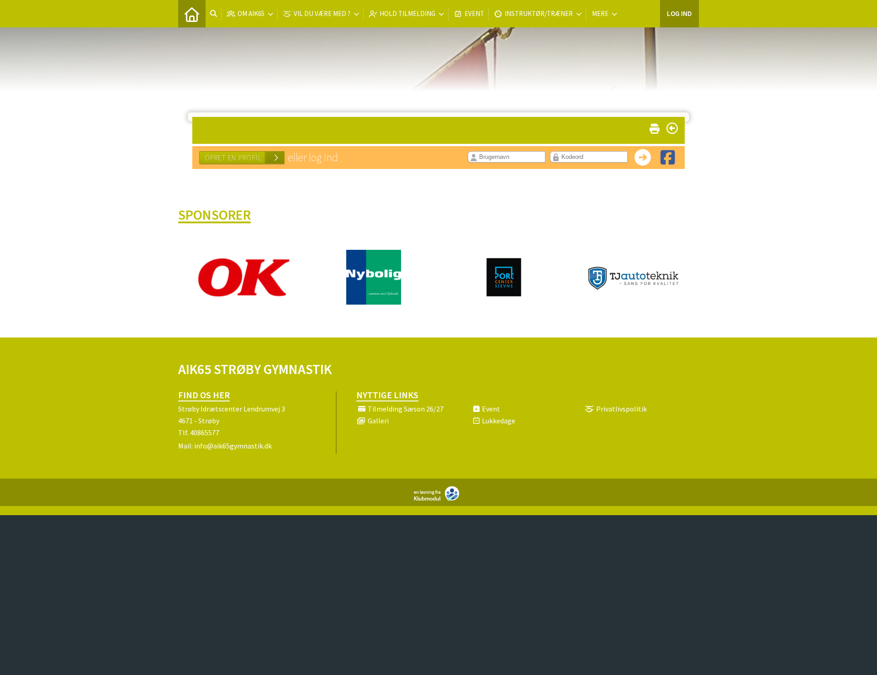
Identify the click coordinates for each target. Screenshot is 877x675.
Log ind (679, 13)
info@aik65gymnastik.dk (233, 445)
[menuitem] (192, 13)
